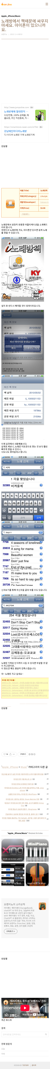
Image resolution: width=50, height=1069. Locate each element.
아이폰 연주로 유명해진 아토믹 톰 (22, 784)
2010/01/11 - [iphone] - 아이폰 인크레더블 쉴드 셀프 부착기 (22, 693)
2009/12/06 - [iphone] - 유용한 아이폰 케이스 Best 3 (20, 687)
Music (24, 767)
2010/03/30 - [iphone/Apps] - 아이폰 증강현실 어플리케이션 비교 (24, 695)
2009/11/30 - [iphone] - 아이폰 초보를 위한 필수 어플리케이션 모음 (25, 682)
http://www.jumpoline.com (16, 107)
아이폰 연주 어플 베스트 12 (22, 779)
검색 (46, 1034)
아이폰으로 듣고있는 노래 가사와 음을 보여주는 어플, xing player (24, 789)
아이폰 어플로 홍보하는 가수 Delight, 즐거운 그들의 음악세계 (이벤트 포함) (24, 819)
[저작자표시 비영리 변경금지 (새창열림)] (31, 754)
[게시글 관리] (13, 754)
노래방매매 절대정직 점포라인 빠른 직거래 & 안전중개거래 (16, 111)
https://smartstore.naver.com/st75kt (21, 127)
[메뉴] (47, 4)
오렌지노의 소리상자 (14, 904)
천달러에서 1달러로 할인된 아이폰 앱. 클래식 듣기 (22, 814)
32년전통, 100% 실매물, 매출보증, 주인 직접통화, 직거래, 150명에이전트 (16, 116)
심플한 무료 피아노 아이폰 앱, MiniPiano (22, 794)
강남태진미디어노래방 (15, 131)
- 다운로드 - (25, 214)
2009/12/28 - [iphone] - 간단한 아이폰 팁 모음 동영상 (20, 685)
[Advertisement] (25, 71)
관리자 (34, 1065)
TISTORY (25, 1065)
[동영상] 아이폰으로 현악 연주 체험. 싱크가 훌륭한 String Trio (24, 804)
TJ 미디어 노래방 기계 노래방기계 (19, 134)
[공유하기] (10, 754)
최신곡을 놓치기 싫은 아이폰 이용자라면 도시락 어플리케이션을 (22, 774)
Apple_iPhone (10, 767)
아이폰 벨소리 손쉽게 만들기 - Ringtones (22, 809)
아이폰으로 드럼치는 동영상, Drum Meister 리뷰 (22, 799)
